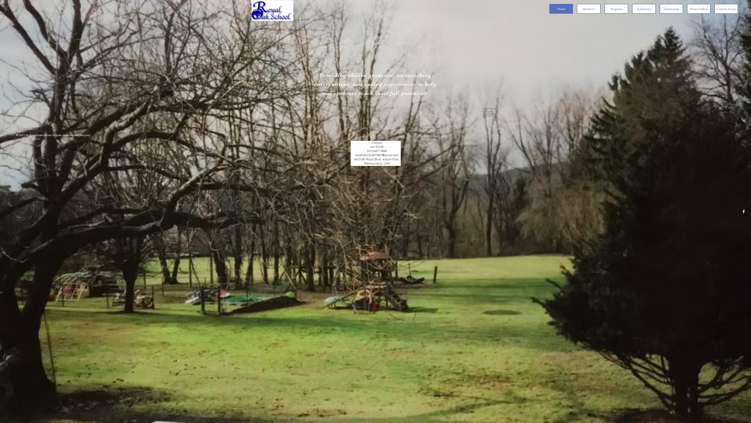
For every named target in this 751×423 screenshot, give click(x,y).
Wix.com (84, 135)
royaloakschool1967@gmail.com (377, 155)
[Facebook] (743, 211)
